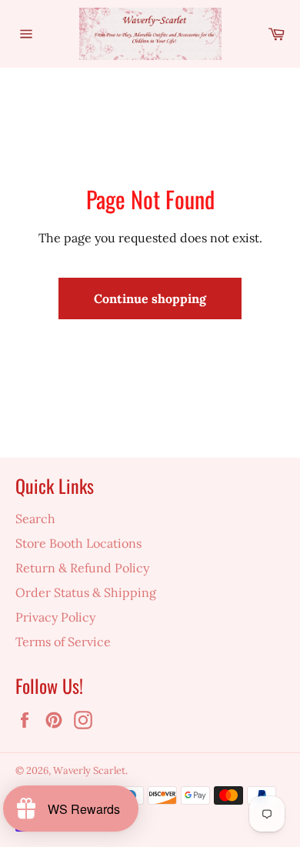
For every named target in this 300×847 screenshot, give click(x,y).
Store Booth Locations (78, 543)
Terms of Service (63, 641)
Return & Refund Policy (82, 567)
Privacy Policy (55, 617)
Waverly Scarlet (89, 770)
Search (35, 518)
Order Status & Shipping (85, 592)
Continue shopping (150, 298)
